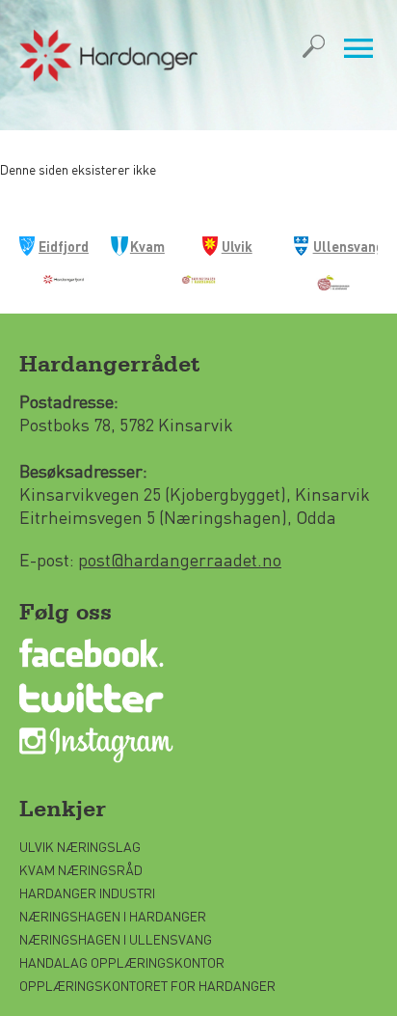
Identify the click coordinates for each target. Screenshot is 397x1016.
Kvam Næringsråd (82, 869)
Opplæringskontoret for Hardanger (147, 985)
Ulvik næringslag (80, 846)
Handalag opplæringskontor (122, 962)
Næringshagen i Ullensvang (115, 938)
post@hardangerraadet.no (179, 559)
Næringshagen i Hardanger (112, 915)
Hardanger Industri (87, 892)
